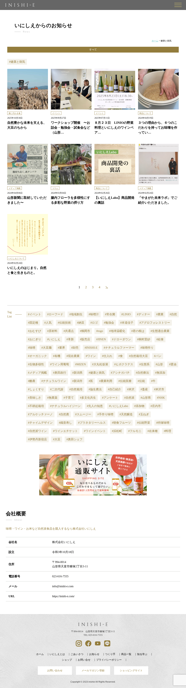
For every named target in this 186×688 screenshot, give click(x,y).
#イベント (34, 314)
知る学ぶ (142, 654)
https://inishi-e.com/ (63, 596)
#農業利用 (105, 381)
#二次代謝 (56, 389)
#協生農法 (95, 389)
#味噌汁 (94, 314)
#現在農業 (73, 355)
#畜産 (144, 389)
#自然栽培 (75, 389)
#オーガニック (37, 355)
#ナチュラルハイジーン (65, 406)
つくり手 (110, 654)
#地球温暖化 (117, 330)
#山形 (159, 364)
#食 (120, 355)
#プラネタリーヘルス (92, 422)
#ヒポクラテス (123, 364)
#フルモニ (134, 431)
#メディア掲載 (37, 372)
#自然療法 (142, 372)
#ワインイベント (95, 431)
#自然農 (64, 414)
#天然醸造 (126, 414)
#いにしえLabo (118, 406)
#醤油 (172, 364)
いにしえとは (57, 654)
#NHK (161, 397)
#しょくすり (36, 389)
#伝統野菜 (143, 422)
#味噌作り (146, 347)
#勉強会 (109, 322)
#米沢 (130, 389)
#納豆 (80, 322)
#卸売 (74, 347)
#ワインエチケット (65, 431)
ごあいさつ (77, 654)
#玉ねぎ (144, 414)
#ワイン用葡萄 (59, 364)
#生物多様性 (36, 364)
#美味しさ (34, 397)
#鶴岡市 (85, 330)
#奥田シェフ (74, 439)
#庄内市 (156, 406)
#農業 (159, 314)
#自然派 (129, 397)
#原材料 (52, 330)
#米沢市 (159, 389)
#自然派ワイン (37, 431)
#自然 (173, 314)
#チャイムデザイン (40, 422)
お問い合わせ (54, 670)
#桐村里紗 (143, 339)
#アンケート (110, 397)
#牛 (153, 381)
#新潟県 (77, 372)
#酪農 (31, 381)
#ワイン (91, 355)
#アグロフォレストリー (155, 322)
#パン (157, 355)
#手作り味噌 (105, 414)
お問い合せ (84, 659)
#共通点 (69, 330)
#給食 (160, 339)
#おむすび (34, 330)
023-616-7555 (60, 576)
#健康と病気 (97, 372)
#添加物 (139, 406)
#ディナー (143, 314)
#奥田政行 (59, 372)
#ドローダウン (121, 339)
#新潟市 (77, 381)
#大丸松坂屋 (100, 364)
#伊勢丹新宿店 (37, 439)
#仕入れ (107, 355)
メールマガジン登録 (93, 670)
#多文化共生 (88, 397)
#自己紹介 (114, 389)
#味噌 (31, 347)
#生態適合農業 (160, 330)
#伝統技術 (64, 322)
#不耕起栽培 (36, 406)
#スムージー (83, 414)
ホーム (40, 654)
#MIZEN (80, 364)
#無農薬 (52, 397)
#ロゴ (94, 322)
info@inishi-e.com (62, 586)
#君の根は (137, 330)
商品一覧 (126, 654)
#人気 (48, 322)
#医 (91, 381)
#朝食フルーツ (121, 422)
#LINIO (126, 314)
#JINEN (101, 339)
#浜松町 (117, 431)
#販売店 (85, 339)
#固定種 (33, 322)
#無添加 (160, 372)
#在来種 (152, 431)
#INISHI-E (91, 347)
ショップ (67, 659)
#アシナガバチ (120, 372)
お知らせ (94, 654)
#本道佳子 (126, 322)
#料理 (167, 431)
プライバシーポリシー (109, 659)
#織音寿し (65, 422)
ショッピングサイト (131, 670)
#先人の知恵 (95, 406)
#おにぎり (34, 339)
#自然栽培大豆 (138, 355)
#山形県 (146, 397)
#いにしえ (53, 339)
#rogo (99, 330)
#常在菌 (110, 314)
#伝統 (141, 381)
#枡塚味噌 (162, 422)
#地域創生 (75, 314)
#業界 (61, 347)
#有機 (56, 355)
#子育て (69, 397)
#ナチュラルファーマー (119, 347)
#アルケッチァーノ (40, 414)
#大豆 (56, 439)
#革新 (70, 339)
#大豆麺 (46, 347)
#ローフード (55, 314)
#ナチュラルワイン (53, 381)
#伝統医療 (125, 381)
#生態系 (144, 364)
